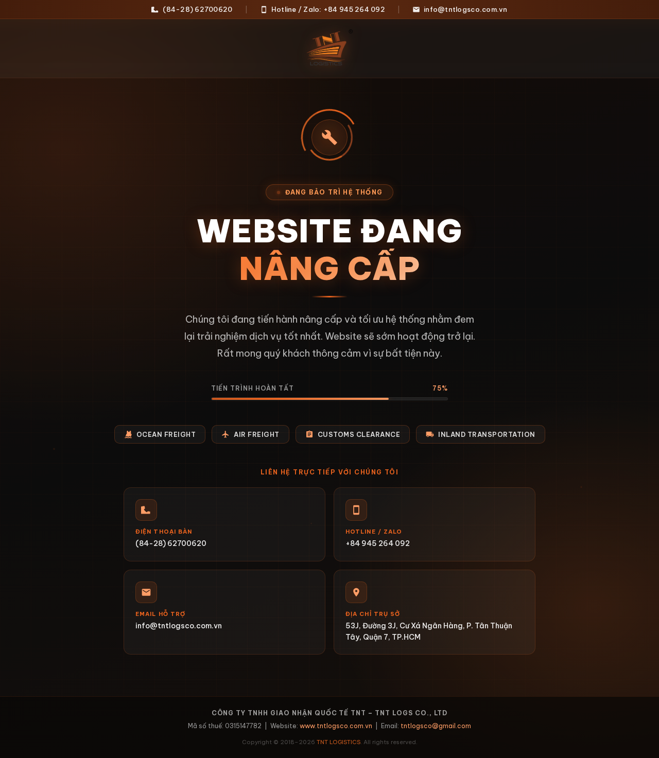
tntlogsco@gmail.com (436, 726)
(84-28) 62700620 (197, 9)
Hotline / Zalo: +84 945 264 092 (328, 9)
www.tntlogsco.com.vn (336, 726)
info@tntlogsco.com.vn (465, 9)
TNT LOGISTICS (338, 742)
